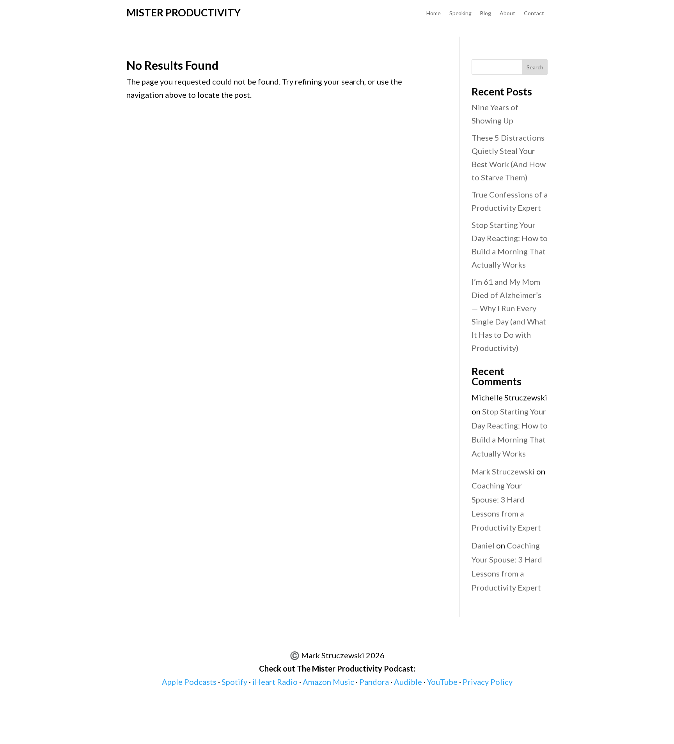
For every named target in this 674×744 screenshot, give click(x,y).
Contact (534, 13)
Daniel (483, 545)
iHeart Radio (275, 681)
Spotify (234, 681)
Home (433, 13)
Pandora (374, 681)
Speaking (460, 13)
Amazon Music (328, 681)
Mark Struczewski (503, 471)
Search (535, 67)
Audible (408, 681)
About (507, 13)
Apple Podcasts (189, 681)
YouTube (442, 681)
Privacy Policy (488, 681)
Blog (485, 13)
